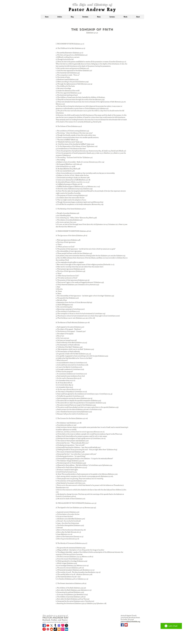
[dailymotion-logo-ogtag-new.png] (66, 625)
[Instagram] (62, 629)
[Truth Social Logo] (59, 625)
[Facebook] (44, 625)
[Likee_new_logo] (62, 625)
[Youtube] (47, 625)
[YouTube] (126, 624)
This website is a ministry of (55, 615)
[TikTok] (55, 629)
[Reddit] (51, 629)
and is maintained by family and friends (55, 622)
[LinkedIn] (66, 629)
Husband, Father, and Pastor (55, 620)
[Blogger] (59, 629)
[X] (51, 625)
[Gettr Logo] (44, 629)
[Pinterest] (47, 629)
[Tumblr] (55, 625)
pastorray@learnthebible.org (130, 621)
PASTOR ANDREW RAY (55, 617)
